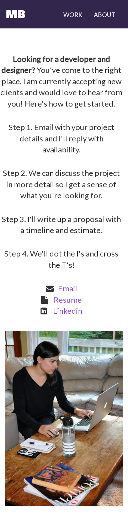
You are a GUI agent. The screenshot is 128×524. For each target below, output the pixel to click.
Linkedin (67, 310)
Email (67, 288)
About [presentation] (105, 14)
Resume (68, 299)
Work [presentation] (72, 14)
